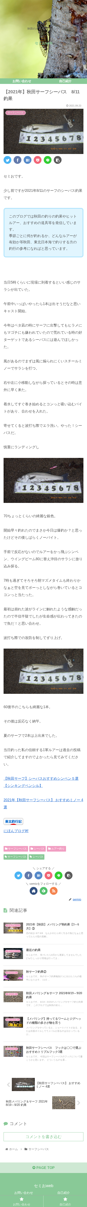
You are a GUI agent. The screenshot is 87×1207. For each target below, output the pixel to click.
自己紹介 (63, 1192)
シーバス (38, 848)
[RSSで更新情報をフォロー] (54, 891)
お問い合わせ (23, 1192)
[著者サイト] (33, 891)
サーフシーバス (17, 848)
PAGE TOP (45, 1168)
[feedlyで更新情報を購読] (44, 891)
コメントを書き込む (43, 1136)
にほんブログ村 (16, 831)
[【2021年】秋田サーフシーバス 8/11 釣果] (27, 160)
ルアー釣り (58, 848)
